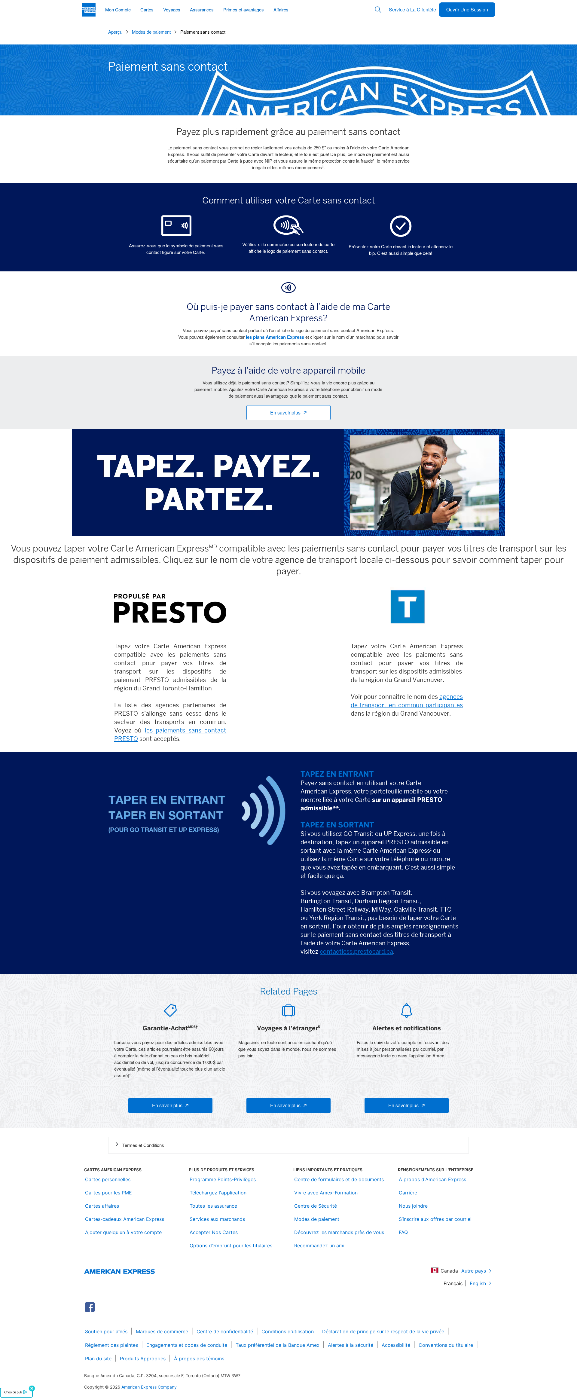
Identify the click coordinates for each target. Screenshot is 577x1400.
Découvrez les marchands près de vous (339, 1232)
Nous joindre (413, 1206)
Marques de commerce (162, 1331)
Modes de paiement (316, 1219)
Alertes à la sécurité (350, 1345)
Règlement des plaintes (111, 1345)
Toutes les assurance (213, 1206)
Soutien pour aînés (106, 1331)
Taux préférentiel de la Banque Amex (277, 1345)
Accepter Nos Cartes (214, 1232)
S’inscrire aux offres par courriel (435, 1219)
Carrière (408, 1193)
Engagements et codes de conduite (186, 1345)
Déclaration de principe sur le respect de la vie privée (383, 1331)
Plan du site (98, 1359)
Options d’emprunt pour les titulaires (231, 1246)
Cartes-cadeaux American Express (124, 1219)
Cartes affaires (102, 1206)
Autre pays (473, 1271)
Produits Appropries (143, 1359)
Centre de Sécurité (315, 1206)
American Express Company (149, 1386)
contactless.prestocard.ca (356, 951)
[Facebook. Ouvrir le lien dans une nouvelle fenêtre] (90, 1307)
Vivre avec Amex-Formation (326, 1193)
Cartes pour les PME (108, 1193)
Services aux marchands (217, 1219)
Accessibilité (396, 1345)
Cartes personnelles (107, 1179)
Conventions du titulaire (446, 1345)
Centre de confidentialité (225, 1331)
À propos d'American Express (432, 1179)
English (478, 1283)
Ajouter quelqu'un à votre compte (123, 1232)
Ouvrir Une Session (467, 9)
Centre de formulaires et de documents (339, 1179)
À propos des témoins (199, 1359)
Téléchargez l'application (218, 1193)
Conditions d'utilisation (287, 1331)
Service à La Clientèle (412, 9)
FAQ (403, 1232)
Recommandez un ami (319, 1246)
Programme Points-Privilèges (223, 1179)
